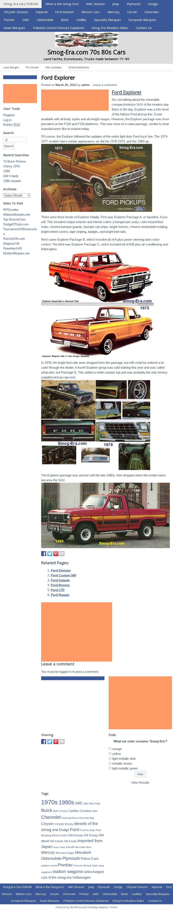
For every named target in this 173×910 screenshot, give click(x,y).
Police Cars (89, 858)
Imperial (41, 12)
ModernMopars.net (16, 253)
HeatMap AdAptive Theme (103, 907)
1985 (6, 171)
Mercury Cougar (65, 852)
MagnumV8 (11, 243)
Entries (11, 124)
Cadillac (81, 20)
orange (117, 749)
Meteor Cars (90, 12)
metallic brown (122, 763)
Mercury (114, 12)
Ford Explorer (58, 77)
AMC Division (95, 4)
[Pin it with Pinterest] (55, 553)
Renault (87, 865)
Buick (64, 20)
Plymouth (134, 4)
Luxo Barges (11, 67)
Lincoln (132, 12)
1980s (66, 802)
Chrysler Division (16, 12)
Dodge (153, 4)
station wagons (68, 871)
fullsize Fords (59, 835)
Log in (7, 120)
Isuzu (56, 847)
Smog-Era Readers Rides (110, 28)
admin (85, 85)
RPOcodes (11, 209)
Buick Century (60, 811)
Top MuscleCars (14, 219)
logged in (65, 671)
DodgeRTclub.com (16, 224)
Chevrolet (152, 12)
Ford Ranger (60, 595)
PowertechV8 (12, 248)
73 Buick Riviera (14, 161)
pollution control (49, 865)
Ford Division (64, 12)
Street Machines (78, 67)
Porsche (78, 865)
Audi (97, 803)
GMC (25, 20)
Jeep (115, 4)
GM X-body (70, 841)
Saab (94, 865)
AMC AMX (89, 803)
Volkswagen (81, 877)
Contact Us (144, 28)
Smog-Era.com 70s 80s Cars (86, 52)
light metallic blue (124, 758)
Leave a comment (105, 85)
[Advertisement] (75, 100)
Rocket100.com (14, 238)
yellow (116, 754)
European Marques (142, 20)
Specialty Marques (107, 20)
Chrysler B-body (64, 824)
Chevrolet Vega (86, 818)
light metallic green (125, 768)
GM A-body (75, 835)
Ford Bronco (60, 585)
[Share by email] (62, 553)
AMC (79, 803)
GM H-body (56, 841)
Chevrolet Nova (70, 818)
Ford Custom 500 (63, 575)
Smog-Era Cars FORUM (21, 4)
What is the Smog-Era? (62, 4)
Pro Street (32, 67)
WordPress (76, 907)
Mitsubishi (83, 853)
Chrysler (47, 824)
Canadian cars (88, 810)
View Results (140, 782)
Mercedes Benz (83, 847)
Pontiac (9, 20)
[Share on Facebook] (43, 553)
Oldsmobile (45, 20)
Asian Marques (14, 28)
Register (9, 115)
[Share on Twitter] (49, 553)
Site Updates (53, 67)
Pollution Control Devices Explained (58, 28)
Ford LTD (58, 590)
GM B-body (91, 835)
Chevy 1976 (11, 166)
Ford (74, 829)
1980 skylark (12, 181)
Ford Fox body (87, 830)
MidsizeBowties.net (16, 214)
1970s (49, 802)
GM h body (11, 176)
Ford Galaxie (60, 580)
